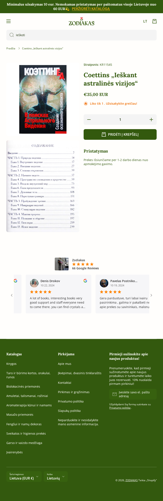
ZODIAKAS (131, 480)
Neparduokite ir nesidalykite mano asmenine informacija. (78, 422)
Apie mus (64, 364)
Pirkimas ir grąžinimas (74, 392)
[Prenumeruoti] (151, 394)
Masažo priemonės (19, 415)
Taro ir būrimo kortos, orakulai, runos (28, 375)
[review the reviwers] (79, 281)
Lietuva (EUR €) (22, 478)
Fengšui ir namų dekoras (24, 424)
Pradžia (10, 48)
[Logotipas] (81, 21)
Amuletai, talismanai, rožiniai (27, 396)
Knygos (11, 364)
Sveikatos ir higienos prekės (26, 433)
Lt (145, 21)
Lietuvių (53, 478)
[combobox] (81, 35)
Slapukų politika (69, 411)
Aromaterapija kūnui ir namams (29, 405)
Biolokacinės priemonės (23, 386)
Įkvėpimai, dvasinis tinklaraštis (79, 373)
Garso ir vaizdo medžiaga (24, 443)
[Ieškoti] (10, 35)
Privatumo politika (71, 401)
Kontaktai (64, 383)
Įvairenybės (14, 452)
